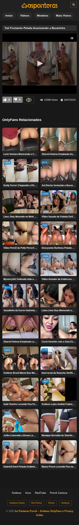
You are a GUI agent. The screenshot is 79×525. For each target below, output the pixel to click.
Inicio (9, 15)
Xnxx (28, 492)
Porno (51, 503)
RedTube (40, 492)
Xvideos (16, 492)
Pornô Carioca (58, 492)
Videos (24, 15)
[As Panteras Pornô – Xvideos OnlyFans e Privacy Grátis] (39, 8)
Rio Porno (36, 503)
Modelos (42, 15)
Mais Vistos (63, 15)
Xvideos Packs (17, 503)
